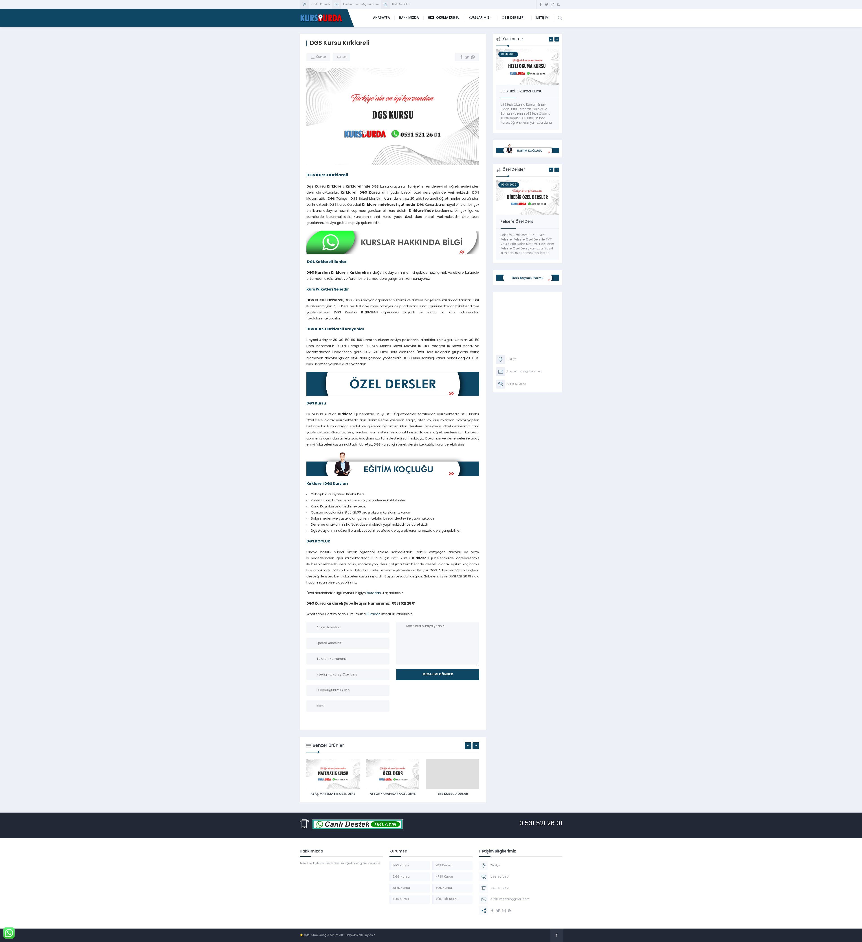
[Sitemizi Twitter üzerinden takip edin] (546, 4)
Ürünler (321, 57)
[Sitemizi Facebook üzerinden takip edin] (541, 4)
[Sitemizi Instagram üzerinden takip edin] (552, 4)
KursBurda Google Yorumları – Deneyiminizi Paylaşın (339, 935)
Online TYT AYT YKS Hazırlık (525, 91)
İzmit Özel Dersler (333, 794)
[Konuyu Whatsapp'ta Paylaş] (473, 57)
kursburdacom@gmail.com (361, 4)
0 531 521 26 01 (401, 4)
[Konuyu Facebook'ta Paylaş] (461, 57)
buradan (374, 593)
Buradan (373, 614)
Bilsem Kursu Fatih (453, 794)
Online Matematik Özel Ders (527, 222)
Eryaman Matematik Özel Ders (393, 794)
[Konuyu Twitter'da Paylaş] (467, 57)
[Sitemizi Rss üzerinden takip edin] (558, 4)
